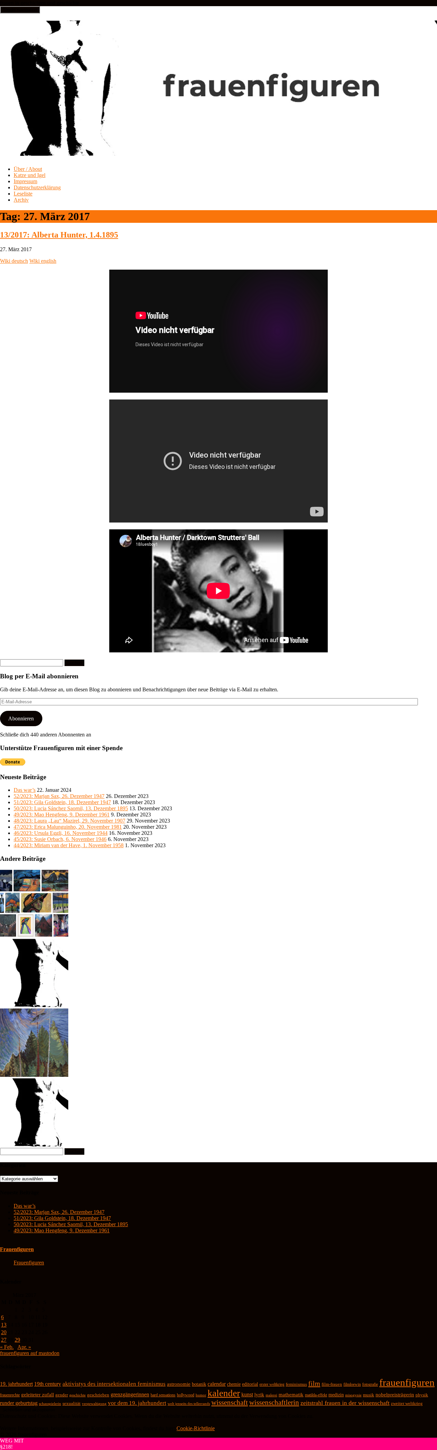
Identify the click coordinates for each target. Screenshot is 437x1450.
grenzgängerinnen (130, 1394)
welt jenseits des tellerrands (189, 1404)
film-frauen (332, 1384)
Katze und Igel (29, 175)
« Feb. (7, 1347)
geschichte (77, 1395)
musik (368, 1395)
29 (17, 1340)
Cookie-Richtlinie (196, 1428)
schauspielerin (50, 1403)
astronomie (179, 1384)
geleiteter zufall (37, 1394)
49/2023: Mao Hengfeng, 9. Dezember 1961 (62, 814)
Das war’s (25, 790)
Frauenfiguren (17, 1249)
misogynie (353, 1395)
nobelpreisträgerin (395, 1394)
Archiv (21, 200)
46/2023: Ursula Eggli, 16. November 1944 (61, 833)
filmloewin (352, 1384)
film (314, 1383)
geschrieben (98, 1394)
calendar (217, 1384)
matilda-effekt (316, 1395)
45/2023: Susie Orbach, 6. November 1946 (60, 839)
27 (3, 1340)
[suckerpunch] (34, 1145)
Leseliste (23, 194)
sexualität (71, 1403)
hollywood (185, 1395)
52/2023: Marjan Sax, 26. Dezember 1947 (59, 796)
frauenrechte (10, 1395)
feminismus (296, 1384)
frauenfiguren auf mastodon (29, 1353)
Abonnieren (21, 718)
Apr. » (24, 1347)
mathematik (291, 1394)
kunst (247, 1394)
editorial (250, 1384)
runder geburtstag (19, 1403)
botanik (199, 1384)
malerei (271, 1395)
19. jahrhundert (16, 1384)
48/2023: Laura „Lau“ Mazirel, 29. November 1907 (69, 821)
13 (3, 1325)
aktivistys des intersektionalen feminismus (114, 1384)
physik (421, 1394)
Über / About (28, 169)
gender (61, 1395)
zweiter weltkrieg (407, 1403)
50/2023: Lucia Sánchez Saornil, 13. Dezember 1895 (71, 808)
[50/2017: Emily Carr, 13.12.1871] (34, 1075)
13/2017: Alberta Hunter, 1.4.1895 (59, 234)
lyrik (259, 1394)
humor (201, 1395)
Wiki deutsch (14, 261)
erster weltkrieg (271, 1384)
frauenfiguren (407, 1382)
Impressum (25, 181)
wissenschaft (229, 1402)
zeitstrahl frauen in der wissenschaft (345, 1402)
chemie (234, 1384)
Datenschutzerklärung (37, 187)
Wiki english (42, 261)
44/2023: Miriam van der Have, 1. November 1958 (69, 845)
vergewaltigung (94, 1404)
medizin (336, 1394)
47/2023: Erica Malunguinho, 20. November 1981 (68, 827)
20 (3, 1332)
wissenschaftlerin (274, 1402)
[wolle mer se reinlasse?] (34, 1005)
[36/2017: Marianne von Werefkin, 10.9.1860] (34, 935)
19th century (47, 1384)
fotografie (370, 1384)
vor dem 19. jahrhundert (137, 1403)
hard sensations (163, 1395)
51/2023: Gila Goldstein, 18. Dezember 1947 (62, 802)
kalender (224, 1393)
